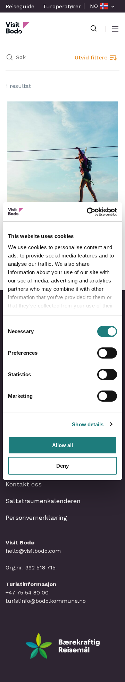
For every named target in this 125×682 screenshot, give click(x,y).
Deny (62, 466)
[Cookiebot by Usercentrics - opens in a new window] (88, 211)
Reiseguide (20, 6)
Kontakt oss (24, 484)
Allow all (62, 445)
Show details (87, 424)
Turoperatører (62, 6)
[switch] (107, 353)
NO (94, 6)
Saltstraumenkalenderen (43, 500)
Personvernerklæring (36, 517)
